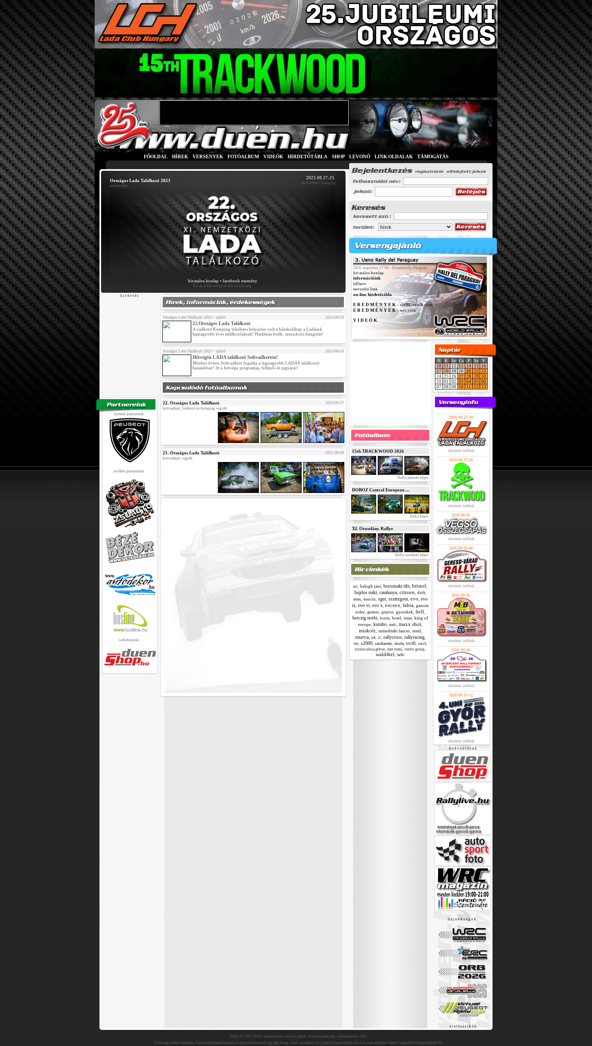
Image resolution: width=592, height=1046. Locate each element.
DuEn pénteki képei (412, 478)
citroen (407, 592)
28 (468, 376)
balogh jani (370, 586)
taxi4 (422, 644)
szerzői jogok (295, 1036)
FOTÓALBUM (243, 156)
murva (362, 637)
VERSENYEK (208, 156)
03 (461, 381)
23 (483, 371)
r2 (379, 638)
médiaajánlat (348, 1036)
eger (382, 599)
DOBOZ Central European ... (380, 489)
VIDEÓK (273, 156)
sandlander (383, 643)
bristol (419, 586)
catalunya (388, 592)
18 (446, 371)
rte (356, 643)
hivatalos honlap (203, 280)
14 (468, 365)
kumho (380, 624)
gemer (373, 611)
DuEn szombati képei (411, 555)
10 (439, 365)
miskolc (367, 631)
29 (476, 376)
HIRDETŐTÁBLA (307, 156)
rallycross (392, 637)
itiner (408, 618)
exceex (392, 605)
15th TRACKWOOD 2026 (378, 451)
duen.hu (369, 599)
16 (483, 365)
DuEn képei (418, 516)
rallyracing (414, 637)
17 (439, 371)
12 (476, 386)
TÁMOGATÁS (433, 156)
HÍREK (180, 156)
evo (414, 599)
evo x (377, 605)
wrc (401, 654)
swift (411, 643)
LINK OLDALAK (394, 156)
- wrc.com (384, 310)
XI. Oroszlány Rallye (372, 528)
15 (476, 365)
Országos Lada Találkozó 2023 (187, 317)
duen (357, 599)
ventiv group (414, 649)
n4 (373, 637)
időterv (359, 283)
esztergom (398, 599)
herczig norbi (364, 618)
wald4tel (385, 654)
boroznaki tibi (396, 586)
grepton (387, 612)
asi (355, 586)
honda (384, 618)
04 (468, 381)
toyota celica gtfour (370, 649)
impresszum (273, 1036)
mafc (392, 625)
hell (420, 612)
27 (461, 376)
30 (483, 376)
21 (468, 371)
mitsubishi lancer (394, 630)
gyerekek (404, 611)
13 (461, 365)
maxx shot (410, 624)
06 (483, 381)
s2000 (367, 643)
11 (446, 365)
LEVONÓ (360, 156)
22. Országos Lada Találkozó (191, 402)
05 (476, 381)
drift (421, 592)
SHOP (338, 156)
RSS (363, 1036)
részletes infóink (461, 450)
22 (476, 371)
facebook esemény (240, 280)
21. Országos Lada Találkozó (191, 452)
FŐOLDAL (156, 156)
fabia (408, 605)
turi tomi (394, 649)
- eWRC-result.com (393, 304)
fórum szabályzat (322, 1036)
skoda (399, 643)
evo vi (364, 605)
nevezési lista (365, 289)
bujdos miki (365, 592)
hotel (396, 617)
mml (416, 630)
